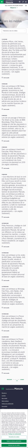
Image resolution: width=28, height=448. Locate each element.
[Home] (2, 2)
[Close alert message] (26, 6)
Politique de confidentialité (7, 403)
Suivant (22, 379)
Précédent (9, 379)
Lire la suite (6, 77)
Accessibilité (4, 406)
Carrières (4, 395)
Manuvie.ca (4, 393)
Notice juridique (5, 401)
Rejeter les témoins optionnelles (14, 441)
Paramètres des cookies (14, 437)
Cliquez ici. (13, 7)
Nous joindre (4, 398)
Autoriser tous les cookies (14, 445)
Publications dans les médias (10, 30)
